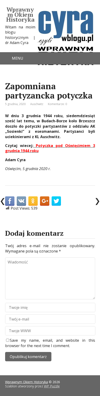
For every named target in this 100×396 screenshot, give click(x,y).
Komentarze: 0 (57, 104)
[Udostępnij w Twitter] (56, 201)
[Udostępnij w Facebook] (9, 201)
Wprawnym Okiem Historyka (20, 14)
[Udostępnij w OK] (33, 201)
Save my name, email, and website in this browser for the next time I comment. (50, 343)
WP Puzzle (52, 386)
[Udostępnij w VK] (21, 201)
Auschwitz (36, 104)
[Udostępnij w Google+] (44, 201)
